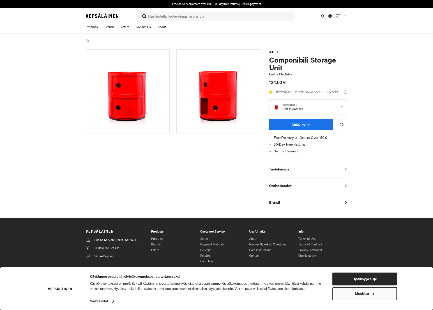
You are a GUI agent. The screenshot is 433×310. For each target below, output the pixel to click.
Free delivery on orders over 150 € (192, 4)
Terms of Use (307, 238)
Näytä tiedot (99, 301)
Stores (204, 238)
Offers (155, 249)
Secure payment (251, 4)
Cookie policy (307, 255)
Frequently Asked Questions (267, 244)
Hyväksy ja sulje (364, 279)
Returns (205, 255)
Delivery (205, 249)
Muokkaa (362, 294)
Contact (254, 255)
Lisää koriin (301, 124)
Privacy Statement (310, 249)
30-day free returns (227, 4)
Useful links (257, 231)
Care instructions (260, 249)
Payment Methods (212, 244)
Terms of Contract (310, 244)
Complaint (207, 261)
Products (157, 238)
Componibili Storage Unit (87, 40)
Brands (155, 244)
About (253, 238)
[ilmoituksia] (322, 16)
